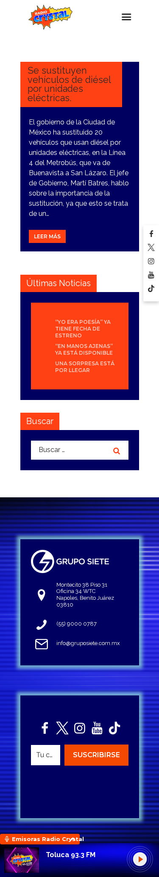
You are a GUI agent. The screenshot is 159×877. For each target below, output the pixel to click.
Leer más (47, 236)
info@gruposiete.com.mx (88, 643)
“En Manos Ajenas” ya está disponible (84, 349)
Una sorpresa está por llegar (84, 366)
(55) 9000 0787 (76, 624)
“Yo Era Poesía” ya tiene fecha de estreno (83, 329)
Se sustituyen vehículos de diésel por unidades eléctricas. (69, 84)
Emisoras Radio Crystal (46, 839)
